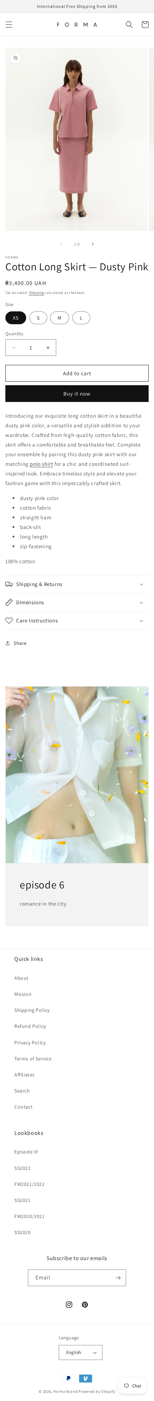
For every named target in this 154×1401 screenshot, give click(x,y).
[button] (9, 24)
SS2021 (22, 1200)
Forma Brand (65, 1391)
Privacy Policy (29, 1042)
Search (22, 1090)
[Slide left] (61, 244)
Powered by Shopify (96, 1391)
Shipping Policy (32, 1010)
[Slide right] (93, 244)
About (21, 978)
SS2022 (22, 1168)
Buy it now (77, 393)
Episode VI (26, 1151)
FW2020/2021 (29, 1216)
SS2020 (22, 1232)
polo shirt (41, 463)
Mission (23, 994)
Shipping (36, 292)
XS (16, 318)
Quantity (14, 334)
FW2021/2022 (29, 1184)
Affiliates (24, 1074)
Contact (23, 1107)
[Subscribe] (118, 1277)
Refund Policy (30, 1026)
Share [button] (20, 643)
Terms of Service (33, 1058)
